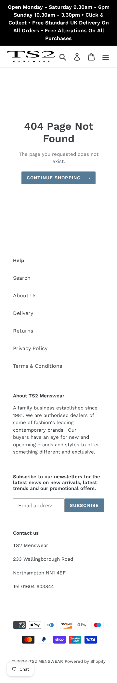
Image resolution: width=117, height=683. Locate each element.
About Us (24, 295)
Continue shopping (54, 177)
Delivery (23, 313)
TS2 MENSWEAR (46, 661)
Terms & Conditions (37, 366)
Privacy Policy (30, 348)
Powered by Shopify (85, 661)
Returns (23, 331)
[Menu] (105, 56)
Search (22, 278)
